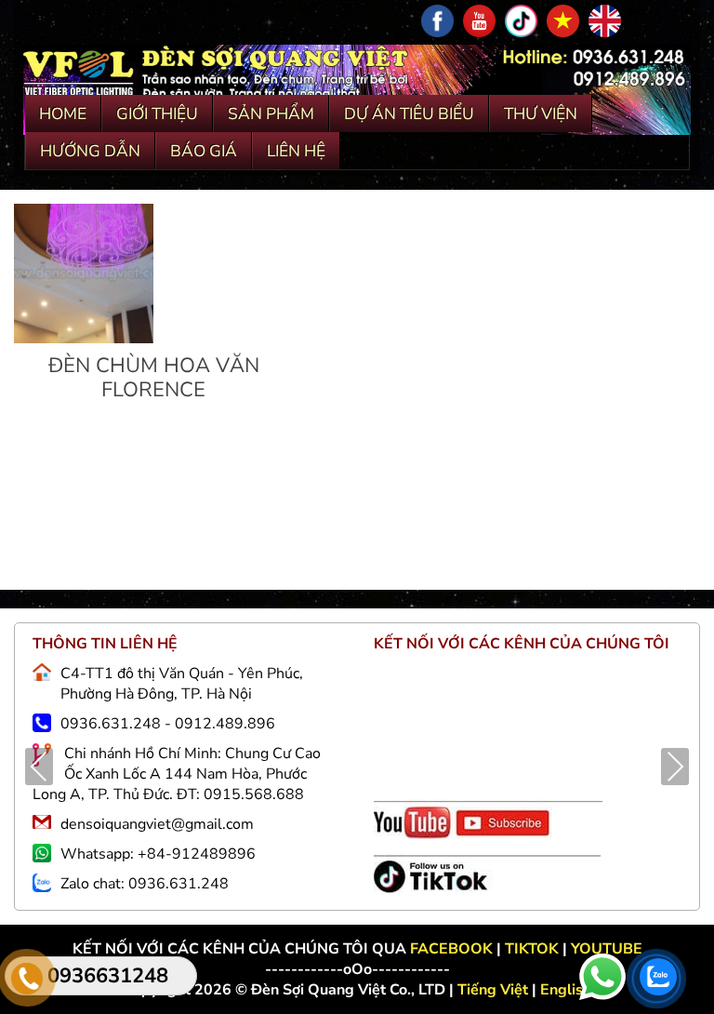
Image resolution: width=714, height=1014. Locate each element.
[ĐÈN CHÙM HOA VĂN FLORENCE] (83, 338)
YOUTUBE (606, 949)
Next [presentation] (675, 766)
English (565, 990)
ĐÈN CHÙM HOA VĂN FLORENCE (153, 378)
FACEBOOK (453, 949)
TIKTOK (532, 949)
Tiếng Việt (494, 990)
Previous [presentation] (39, 766)
